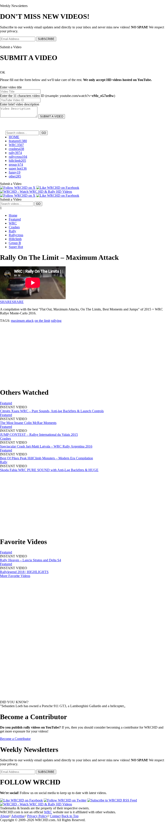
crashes (16, 149)
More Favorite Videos (15, 576)
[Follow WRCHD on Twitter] (65, 800)
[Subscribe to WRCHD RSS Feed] (112, 800)
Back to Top (70, 816)
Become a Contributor (15, 739)
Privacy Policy (37, 816)
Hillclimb (15, 239)
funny (14, 172)
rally (15, 153)
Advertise (17, 816)
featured (18, 141)
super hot (18, 168)
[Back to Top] (36, 804)
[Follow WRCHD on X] (17, 188)
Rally (12, 231)
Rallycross (16, 235)
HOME (14, 137)
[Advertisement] (84, 353)
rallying (56, 320)
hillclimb (17, 160)
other (15, 176)
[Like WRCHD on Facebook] (57, 188)
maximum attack (22, 320)
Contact (55, 816)
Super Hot (16, 247)
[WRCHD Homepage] (36, 191)
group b (16, 164)
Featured (15, 219)
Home (13, 215)
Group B (15, 243)
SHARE (6, 302)
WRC (16, 145)
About (4, 816)
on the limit (42, 320)
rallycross (18, 157)
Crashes (14, 227)
